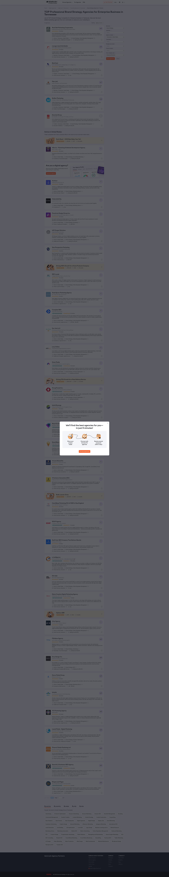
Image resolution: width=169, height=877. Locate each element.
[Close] (107, 423)
